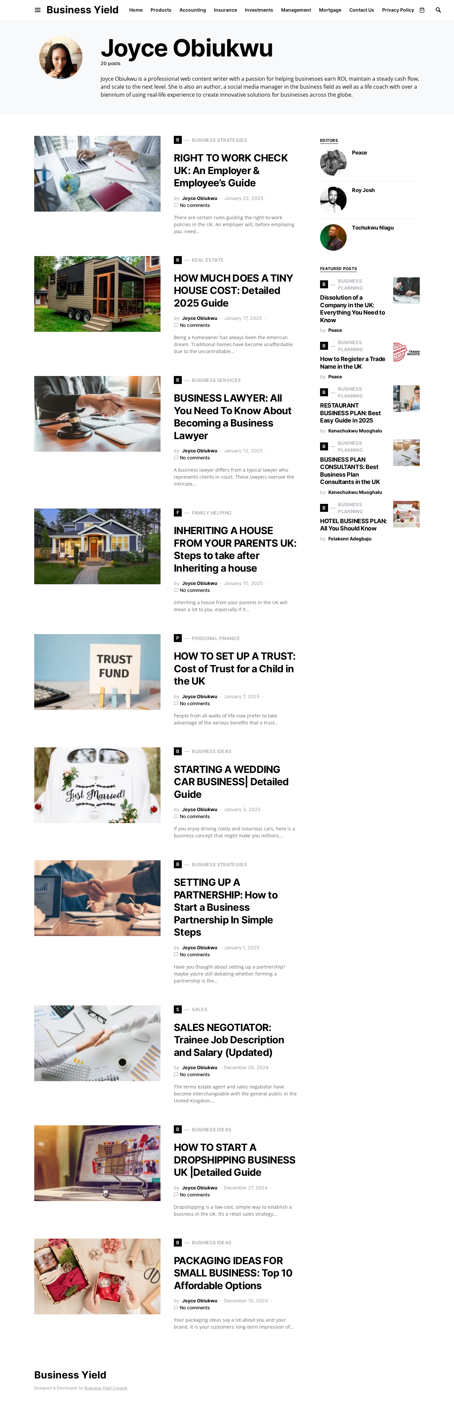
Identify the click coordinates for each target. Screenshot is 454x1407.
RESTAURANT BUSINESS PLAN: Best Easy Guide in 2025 (350, 413)
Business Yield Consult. (106, 1387)
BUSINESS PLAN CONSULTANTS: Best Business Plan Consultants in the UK (350, 471)
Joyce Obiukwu (199, 198)
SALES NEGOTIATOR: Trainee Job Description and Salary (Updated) (229, 1039)
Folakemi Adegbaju (350, 538)
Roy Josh (363, 190)
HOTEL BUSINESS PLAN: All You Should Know (353, 524)
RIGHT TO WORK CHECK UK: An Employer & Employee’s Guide (231, 170)
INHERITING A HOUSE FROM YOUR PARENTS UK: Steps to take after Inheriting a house (235, 549)
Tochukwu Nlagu (373, 227)
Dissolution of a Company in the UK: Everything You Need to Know (352, 309)
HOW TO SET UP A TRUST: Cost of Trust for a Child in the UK (235, 668)
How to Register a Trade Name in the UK (353, 362)
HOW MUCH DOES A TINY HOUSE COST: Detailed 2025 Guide (233, 290)
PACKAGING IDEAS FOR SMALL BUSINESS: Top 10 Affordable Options (233, 1273)
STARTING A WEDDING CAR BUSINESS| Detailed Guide (231, 781)
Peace (359, 152)
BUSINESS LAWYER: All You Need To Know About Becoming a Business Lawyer (233, 416)
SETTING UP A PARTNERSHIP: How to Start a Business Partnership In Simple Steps (226, 907)
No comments (195, 205)
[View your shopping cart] (422, 10)
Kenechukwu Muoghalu (355, 430)
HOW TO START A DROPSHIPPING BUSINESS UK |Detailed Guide (234, 1159)
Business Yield (83, 10)
